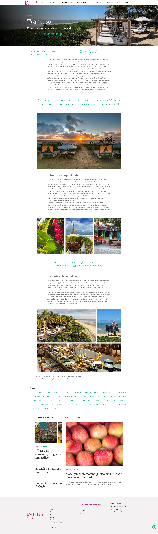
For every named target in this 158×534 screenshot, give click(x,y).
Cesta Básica (98, 2)
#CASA (96, 393)
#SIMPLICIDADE (47, 404)
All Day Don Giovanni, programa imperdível (48, 454)
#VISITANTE (57, 408)
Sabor (41, 2)
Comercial (82, 508)
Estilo (126, 2)
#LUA (92, 397)
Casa (51, 512)
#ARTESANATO (53, 393)
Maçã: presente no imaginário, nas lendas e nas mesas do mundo (94, 475)
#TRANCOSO (86, 404)
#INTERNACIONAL (70, 397)
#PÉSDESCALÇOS (57, 400)
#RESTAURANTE (120, 400)
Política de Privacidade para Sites (118, 506)
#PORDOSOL (72, 400)
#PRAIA (107, 400)
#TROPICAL (34, 408)
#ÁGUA (33, 393)
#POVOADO (96, 400)
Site (81, 513)
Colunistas (51, 2)
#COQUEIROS (35, 397)
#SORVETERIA (73, 404)
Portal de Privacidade (115, 503)
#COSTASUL (47, 397)
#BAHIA (65, 393)
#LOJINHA (83, 397)
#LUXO (99, 397)
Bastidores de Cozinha (66, 2)
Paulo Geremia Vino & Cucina (48, 484)
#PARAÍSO (43, 400)
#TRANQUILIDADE (100, 404)
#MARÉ (113, 397)
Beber (118, 2)
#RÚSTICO (34, 404)
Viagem (109, 2)
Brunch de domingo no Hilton (48, 470)
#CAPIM (88, 393)
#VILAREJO (45, 408)
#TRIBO (113, 404)
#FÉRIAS (57, 397)
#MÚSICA (122, 397)
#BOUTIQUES (76, 393)
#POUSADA (84, 400)
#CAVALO (122, 393)
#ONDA (33, 400)
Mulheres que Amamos (83, 2)
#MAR (106, 397)
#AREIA (42, 393)
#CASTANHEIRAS (109, 393)
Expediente (83, 510)
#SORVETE (61, 404)
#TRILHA (122, 404)
